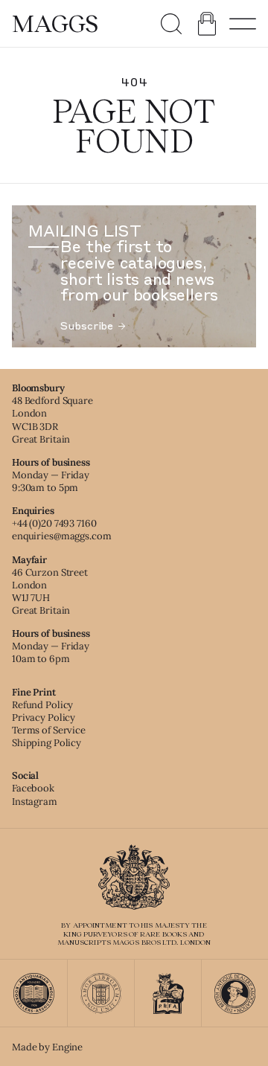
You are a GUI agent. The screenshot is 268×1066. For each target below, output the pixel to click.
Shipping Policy (46, 742)
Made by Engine (47, 1047)
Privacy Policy (43, 717)
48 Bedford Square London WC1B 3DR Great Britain (52, 419)
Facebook (33, 788)
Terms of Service (49, 730)
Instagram (34, 801)
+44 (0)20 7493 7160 (54, 523)
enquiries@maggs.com (62, 536)
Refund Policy (42, 705)
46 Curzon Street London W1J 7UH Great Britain (50, 591)
